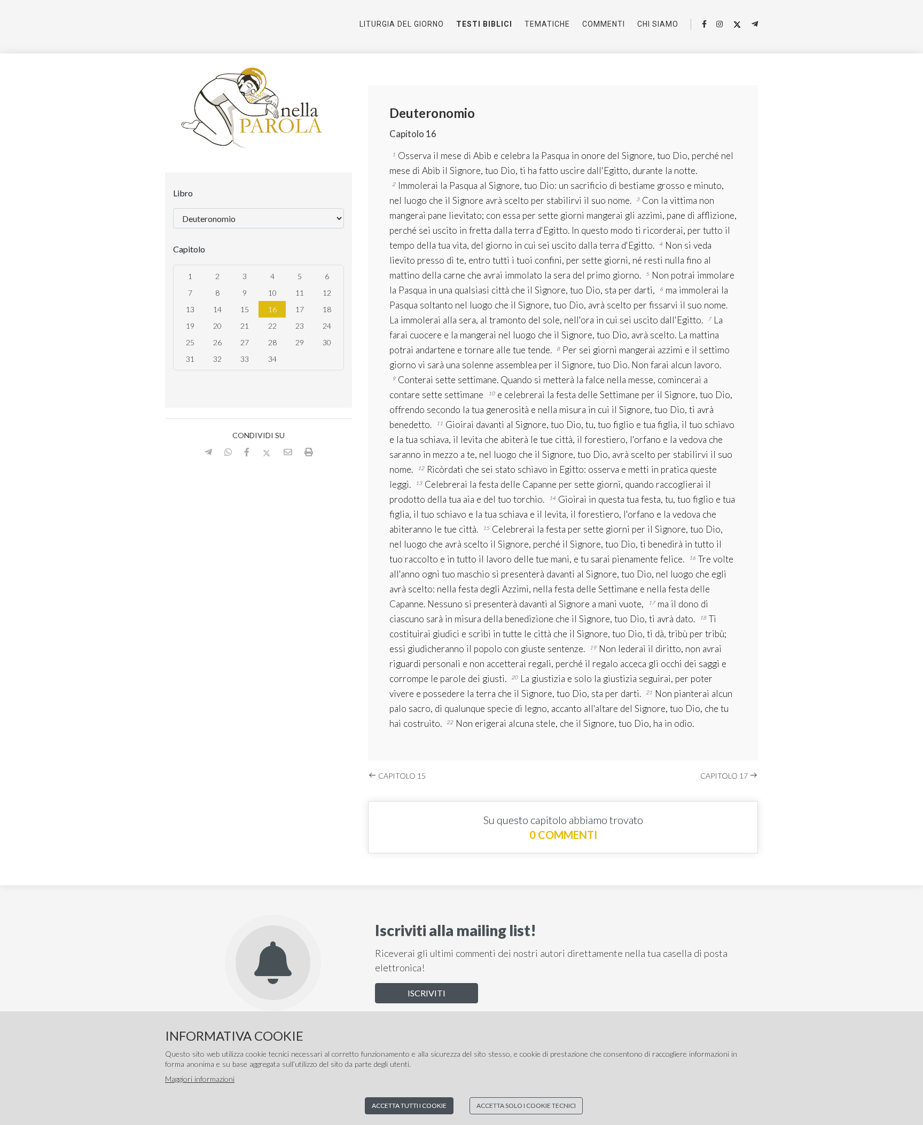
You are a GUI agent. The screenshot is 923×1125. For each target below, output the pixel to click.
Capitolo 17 (724, 775)
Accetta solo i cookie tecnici (526, 1106)
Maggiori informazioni (199, 1078)
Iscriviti (426, 993)
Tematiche (547, 24)
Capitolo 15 (401, 775)
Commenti (603, 24)
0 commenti (563, 834)
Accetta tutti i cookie (409, 1106)
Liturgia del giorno (401, 24)
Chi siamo (657, 24)
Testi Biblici (484, 24)
